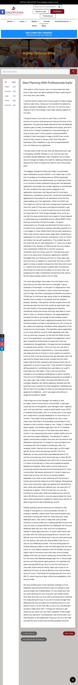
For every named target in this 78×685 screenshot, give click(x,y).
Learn (22, 21)
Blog (44, 26)
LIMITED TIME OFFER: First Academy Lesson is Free (39, 2)
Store (34, 26)
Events (47, 21)
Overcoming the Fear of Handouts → (33, 639)
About (9, 21)
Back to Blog (69, 633)
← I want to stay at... (28, 633)
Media (34, 21)
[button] (2, 11)
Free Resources (62, 21)
